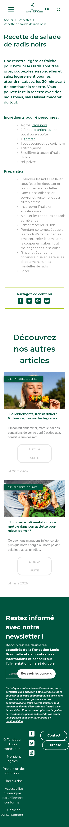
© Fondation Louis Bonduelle (12, 744)
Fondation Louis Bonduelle (34, 7)
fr (47, 9)
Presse (55, 745)
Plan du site (13, 781)
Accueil (8, 20)
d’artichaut (42, 130)
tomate (29, 139)
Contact (53, 735)
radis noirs (39, 125)
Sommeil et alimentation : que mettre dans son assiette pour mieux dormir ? (32, 527)
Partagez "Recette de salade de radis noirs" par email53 (49, 301)
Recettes (25, 20)
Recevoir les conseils (36, 673)
